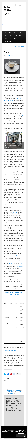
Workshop (11, 115)
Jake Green (14, 212)
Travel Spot (11, 35)
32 (9, 135)
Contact (15, 32)
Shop (5, 35)
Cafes (20, 389)
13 (21, 133)
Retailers (18, 390)
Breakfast (16, 389)
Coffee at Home (7, 41)
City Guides (18, 35)
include (8, 391)
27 (21, 134)
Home (5, 32)
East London (9, 390)
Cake (5, 390)
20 (12, 134)
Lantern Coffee (20, 266)
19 (10, 134)
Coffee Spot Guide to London (10, 350)
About (10, 32)
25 (18, 134)
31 (8, 135)
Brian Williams (20, 391)
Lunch (14, 390)
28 (22, 134)
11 (18, 133)
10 (17, 133)
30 (6, 135)
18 (9, 134)
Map (20, 32)
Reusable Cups (7, 38)
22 (14, 134)
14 (22, 133)
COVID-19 (6, 199)
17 (8, 134)
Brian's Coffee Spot (8, 10)
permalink (12, 393)
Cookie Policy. (21, 433)
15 (5, 134)
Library (14, 38)
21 (13, 134)
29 (5, 135)
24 (17, 134)
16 (6, 134)
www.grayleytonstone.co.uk (10, 297)
